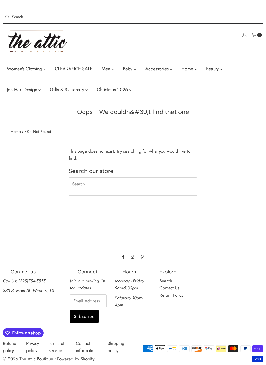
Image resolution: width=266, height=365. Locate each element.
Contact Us (169, 288)
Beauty (213, 68)
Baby (128, 68)
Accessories (157, 68)
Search (165, 281)
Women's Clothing (25, 68)
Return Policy (171, 295)
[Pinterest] (142, 256)
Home (188, 68)
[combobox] (67, 17)
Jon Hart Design (22, 89)
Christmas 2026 (113, 89)
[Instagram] (132, 256)
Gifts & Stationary (67, 89)
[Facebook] (123, 256)
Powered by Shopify (75, 359)
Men (106, 68)
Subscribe (84, 316)
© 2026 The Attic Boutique (28, 359)
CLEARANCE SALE (73, 68)
